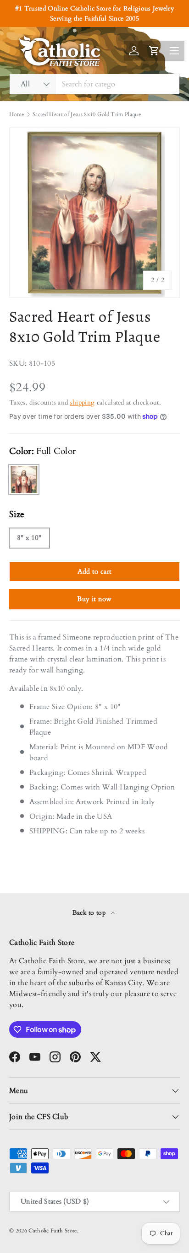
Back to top (90, 912)
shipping (82, 402)
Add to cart (95, 571)
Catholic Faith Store (52, 1230)
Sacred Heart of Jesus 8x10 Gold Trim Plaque (87, 114)
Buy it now (94, 598)
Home (16, 114)
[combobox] (94, 84)
